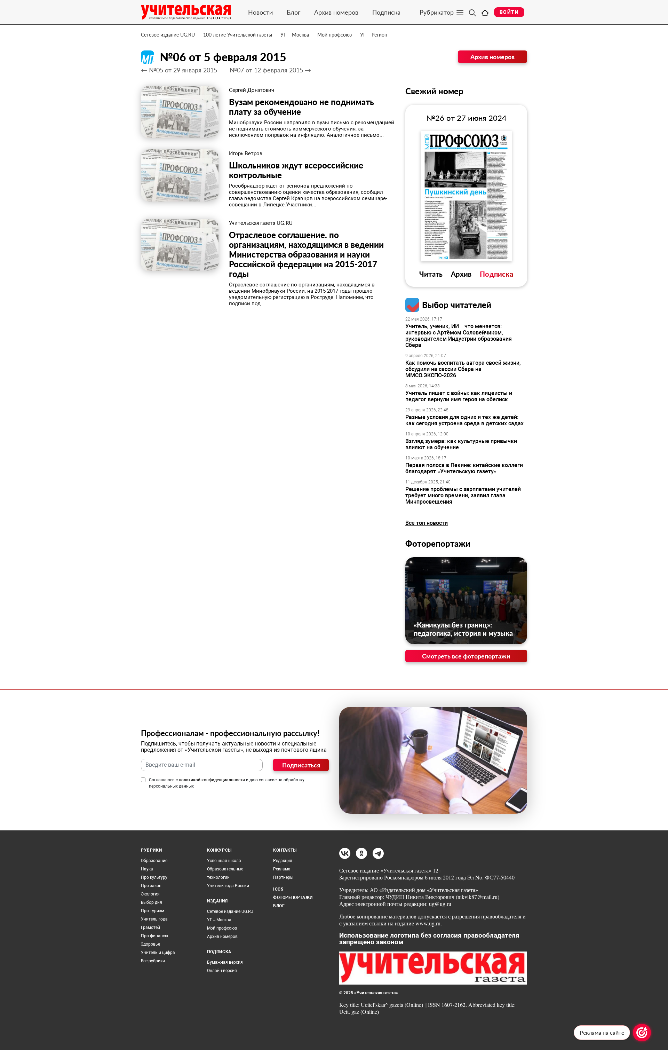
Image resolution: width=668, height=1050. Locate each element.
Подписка (386, 12)
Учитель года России (228, 885)
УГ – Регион (373, 35)
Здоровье (150, 944)
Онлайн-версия (222, 970)
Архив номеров (336, 12)
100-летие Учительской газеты (237, 35)
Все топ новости (426, 523)
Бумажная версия (225, 962)
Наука (147, 869)
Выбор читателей (456, 305)
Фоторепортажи (437, 543)
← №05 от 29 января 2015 (179, 69)
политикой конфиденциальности (212, 779)
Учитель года (154, 919)
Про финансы (154, 935)
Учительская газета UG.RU (261, 223)
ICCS (278, 889)
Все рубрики (153, 960)
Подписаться (301, 765)
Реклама (282, 869)
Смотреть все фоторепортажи (466, 656)
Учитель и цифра (158, 952)
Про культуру (154, 877)
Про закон (151, 885)
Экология (150, 894)
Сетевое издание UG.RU (168, 35)
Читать (431, 274)
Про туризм (152, 910)
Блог (293, 12)
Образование (154, 860)
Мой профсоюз (334, 35)
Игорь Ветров (245, 153)
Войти (509, 12)
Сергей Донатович (251, 90)
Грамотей (150, 927)
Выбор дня (151, 902)
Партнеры (283, 877)
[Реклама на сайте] (642, 1032)
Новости (260, 12)
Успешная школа (224, 860)
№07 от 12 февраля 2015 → (270, 69)
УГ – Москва (294, 35)
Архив (461, 274)
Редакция (282, 860)
